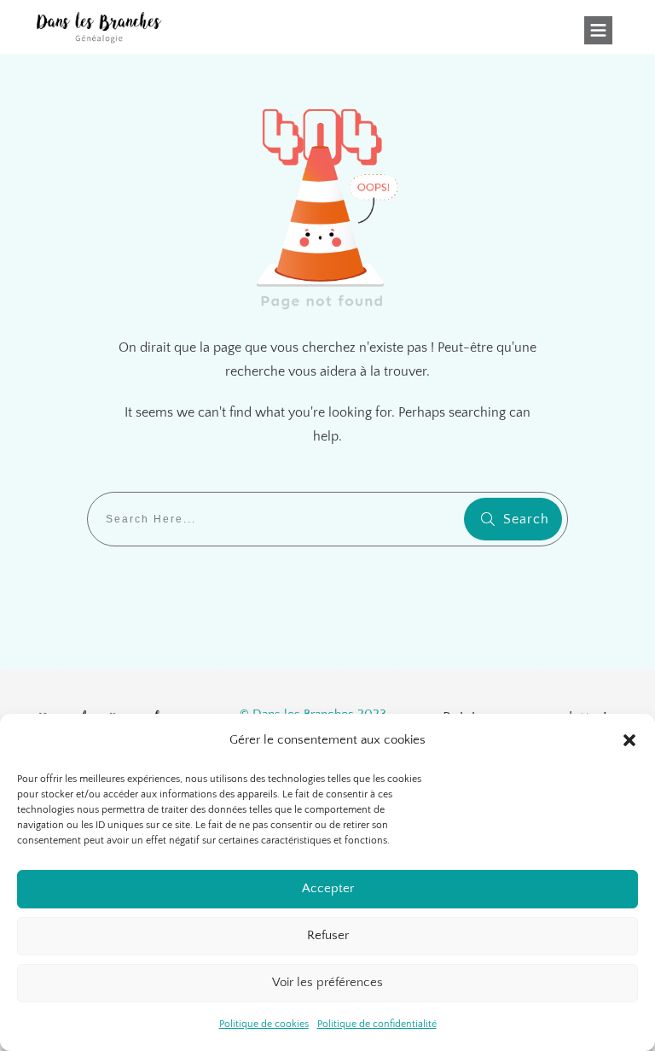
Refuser (328, 935)
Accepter (328, 888)
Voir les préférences (327, 982)
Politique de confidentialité (377, 1024)
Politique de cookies (264, 1024)
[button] (629, 740)
